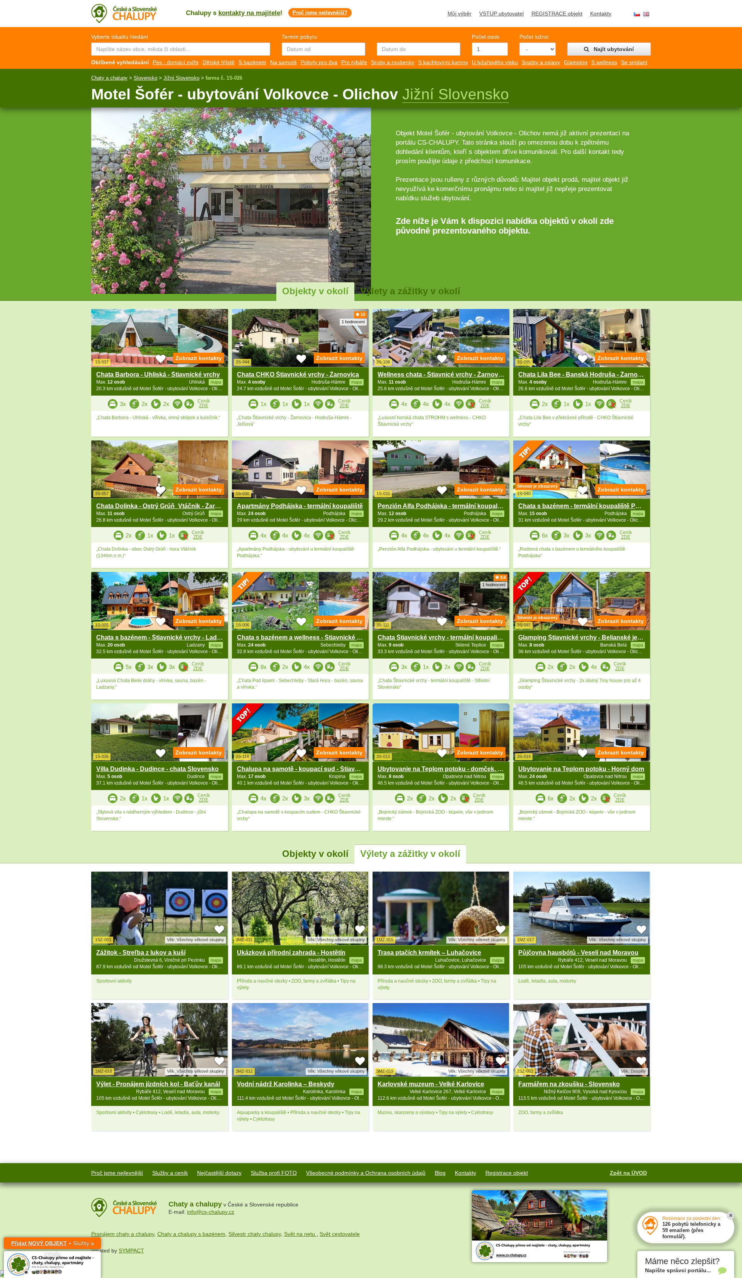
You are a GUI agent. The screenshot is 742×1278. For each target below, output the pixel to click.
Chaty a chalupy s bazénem (191, 1234)
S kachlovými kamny (443, 62)
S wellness (604, 62)
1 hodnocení (353, 321)
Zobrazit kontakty (198, 358)
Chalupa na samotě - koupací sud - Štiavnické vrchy (313, 769)
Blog (440, 1173)
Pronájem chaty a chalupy (122, 1234)
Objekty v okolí (315, 291)
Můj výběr (459, 13)
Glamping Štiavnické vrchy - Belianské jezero (584, 637)
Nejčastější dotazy (219, 1173)
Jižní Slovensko (181, 78)
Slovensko (145, 78)
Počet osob (485, 37)
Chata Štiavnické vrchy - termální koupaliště (442, 637)
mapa (216, 960)
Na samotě (283, 62)
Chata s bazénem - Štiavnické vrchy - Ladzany (163, 637)
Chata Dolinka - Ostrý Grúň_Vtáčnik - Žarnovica (165, 506)
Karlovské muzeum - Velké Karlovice (431, 1084)
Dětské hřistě (219, 62)
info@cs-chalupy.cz (210, 1212)
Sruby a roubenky (392, 62)
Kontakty (600, 13)
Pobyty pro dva (319, 62)
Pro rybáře (354, 62)
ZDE (203, 405)
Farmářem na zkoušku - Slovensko (569, 1084)
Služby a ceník (170, 1173)
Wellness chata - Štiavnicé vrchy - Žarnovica (442, 374)
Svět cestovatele (340, 1234)
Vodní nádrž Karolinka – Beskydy (285, 1084)
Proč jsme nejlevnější (117, 1173)
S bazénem (252, 62)
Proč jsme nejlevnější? (320, 12)
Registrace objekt (506, 1173)
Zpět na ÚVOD (628, 1173)
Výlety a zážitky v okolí (410, 291)
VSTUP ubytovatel (501, 13)
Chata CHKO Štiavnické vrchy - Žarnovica (298, 374)
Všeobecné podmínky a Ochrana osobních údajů (365, 1173)
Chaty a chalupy (109, 78)
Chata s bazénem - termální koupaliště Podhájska (590, 506)
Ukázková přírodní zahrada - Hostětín (291, 952)
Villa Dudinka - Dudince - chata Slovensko (157, 769)
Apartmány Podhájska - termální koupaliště (300, 506)
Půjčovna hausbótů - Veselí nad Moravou (578, 952)
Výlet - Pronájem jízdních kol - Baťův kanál (158, 1084)
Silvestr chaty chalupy (254, 1234)
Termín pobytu (299, 37)
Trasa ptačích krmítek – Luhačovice (429, 952)
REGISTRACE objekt (556, 13)
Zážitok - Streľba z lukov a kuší (141, 952)
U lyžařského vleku (495, 62)
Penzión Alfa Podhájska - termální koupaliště (443, 506)
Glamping (575, 62)
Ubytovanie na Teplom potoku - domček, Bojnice (449, 769)
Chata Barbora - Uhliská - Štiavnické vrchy (158, 374)
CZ (636, 14)
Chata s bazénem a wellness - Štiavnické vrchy (305, 637)
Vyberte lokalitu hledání (119, 37)
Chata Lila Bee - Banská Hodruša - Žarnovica (584, 374)
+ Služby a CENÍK (52, 1244)
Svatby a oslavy (541, 62)
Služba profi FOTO (274, 1173)
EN (646, 14)
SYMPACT (131, 1250)
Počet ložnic (534, 37)
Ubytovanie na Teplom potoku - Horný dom (581, 769)
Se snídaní (634, 62)
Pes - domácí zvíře (176, 62)
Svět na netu (300, 1234)
